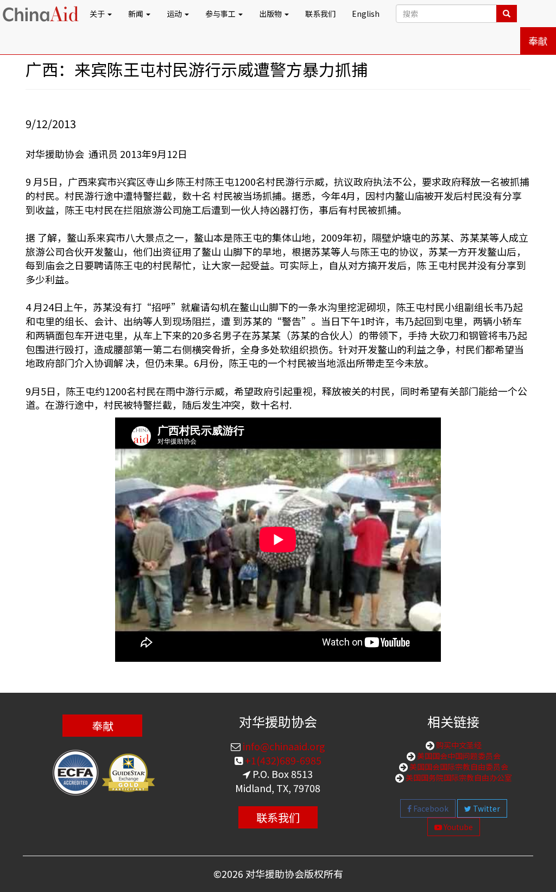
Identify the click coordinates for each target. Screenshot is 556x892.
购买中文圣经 (458, 744)
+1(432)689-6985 (282, 760)
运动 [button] (175, 13)
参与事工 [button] (221, 13)
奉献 (538, 41)
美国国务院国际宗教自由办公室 (458, 777)
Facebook (430, 808)
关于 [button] (98, 13)
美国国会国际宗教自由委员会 (458, 766)
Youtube (457, 826)
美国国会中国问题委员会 (458, 755)
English (366, 13)
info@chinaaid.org (283, 746)
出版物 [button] (271, 13)
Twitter (485, 808)
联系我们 (320, 13)
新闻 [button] (136, 13)
